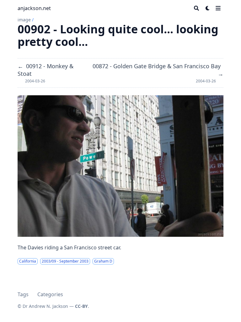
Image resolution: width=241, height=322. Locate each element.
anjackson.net (34, 8)
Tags (23, 294)
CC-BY (81, 306)
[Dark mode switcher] (207, 8)
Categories (50, 294)
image (24, 20)
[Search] (196, 8)
